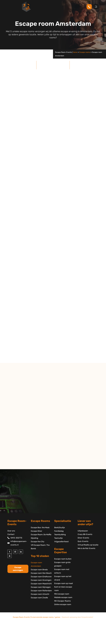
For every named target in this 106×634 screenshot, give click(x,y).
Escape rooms (84, 52)
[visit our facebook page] (9, 552)
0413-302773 (16, 538)
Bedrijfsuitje (59, 527)
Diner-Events (83, 538)
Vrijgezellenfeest (61, 541)
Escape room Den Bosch (41, 573)
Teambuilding (60, 534)
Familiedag (59, 531)
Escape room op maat (63, 583)
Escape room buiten (62, 559)
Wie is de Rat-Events (86, 548)
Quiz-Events (83, 541)
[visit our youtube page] (9, 556)
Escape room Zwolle (39, 597)
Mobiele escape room (63, 597)
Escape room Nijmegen (41, 587)
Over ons (11, 531)
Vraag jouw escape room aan (90, 289)
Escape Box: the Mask (40, 527)
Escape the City (18, 167)
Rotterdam (12, 445)
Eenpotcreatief (87, 617)
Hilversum (12, 449)
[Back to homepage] (26, 6)
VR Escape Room (41, 163)
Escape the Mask (53, 352)
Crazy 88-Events (85, 534)
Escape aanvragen (18, 568)
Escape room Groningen (41, 580)
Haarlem (11, 438)
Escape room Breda (39, 569)
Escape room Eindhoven (41, 576)
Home (75, 52)
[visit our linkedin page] (21, 552)
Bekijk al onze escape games (90, 194)
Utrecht (11, 442)
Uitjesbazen (83, 531)
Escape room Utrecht (40, 594)
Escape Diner (36, 531)
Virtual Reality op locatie (88, 545)
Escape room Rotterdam (41, 590)
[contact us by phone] (90, 6)
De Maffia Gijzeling (17, 156)
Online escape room (62, 604)
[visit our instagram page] (15, 552)
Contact (10, 534)
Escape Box (24, 163)
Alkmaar (11, 435)
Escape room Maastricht (41, 583)
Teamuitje (58, 538)
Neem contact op (15, 467)
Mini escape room (61, 594)
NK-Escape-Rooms (62, 601)
